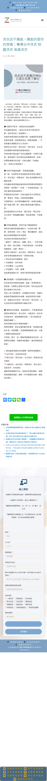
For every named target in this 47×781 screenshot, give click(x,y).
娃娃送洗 (19, 604)
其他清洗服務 (33, 607)
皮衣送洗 (29, 598)
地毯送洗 (10, 607)
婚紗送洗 (29, 604)
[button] (42, 20)
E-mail (7, 542)
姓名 (7, 532)
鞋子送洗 (10, 601)
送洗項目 (8, 595)
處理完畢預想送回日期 (13, 585)
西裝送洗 (19, 598)
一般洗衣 (10, 598)
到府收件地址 (10, 562)
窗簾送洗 (10, 604)
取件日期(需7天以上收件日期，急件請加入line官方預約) (23, 573)
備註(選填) (9, 612)
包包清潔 (19, 601)
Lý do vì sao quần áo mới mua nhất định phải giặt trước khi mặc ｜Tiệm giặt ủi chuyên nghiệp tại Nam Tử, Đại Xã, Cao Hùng (25, 448)
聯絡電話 (8, 552)
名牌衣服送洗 (21, 607)
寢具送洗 (29, 601)
